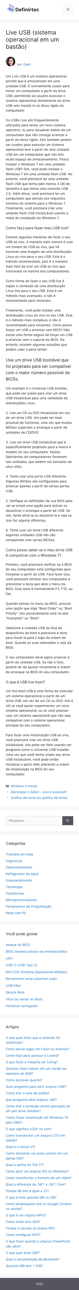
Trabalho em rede (19, 854)
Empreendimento (19, 880)
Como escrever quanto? (24, 1080)
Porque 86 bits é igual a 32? (27, 1191)
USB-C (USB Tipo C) (21, 965)
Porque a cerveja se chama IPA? (30, 1228)
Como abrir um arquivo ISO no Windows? (37, 1171)
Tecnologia (14, 887)
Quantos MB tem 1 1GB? (24, 1266)
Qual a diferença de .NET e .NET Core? (36, 1184)
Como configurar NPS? (23, 1235)
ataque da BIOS (18, 945)
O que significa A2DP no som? (29, 1129)
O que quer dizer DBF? (23, 1253)
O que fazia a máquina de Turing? (32, 1062)
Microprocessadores (21, 900)
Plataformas (15, 893)
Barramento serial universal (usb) (31, 979)
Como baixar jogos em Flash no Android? (37, 1049)
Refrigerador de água (22, 874)
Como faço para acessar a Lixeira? (32, 1055)
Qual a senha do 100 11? (25, 1165)
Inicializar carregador (22, 1006)
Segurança (14, 861)
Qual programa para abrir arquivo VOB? (36, 1087)
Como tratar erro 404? (23, 1222)
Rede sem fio (16, 913)
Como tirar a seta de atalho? (28, 1093)
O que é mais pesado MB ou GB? (31, 1197)
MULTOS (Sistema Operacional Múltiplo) (36, 972)
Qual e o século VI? (20, 1147)
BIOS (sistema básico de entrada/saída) (36, 951)
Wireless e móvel (24, 786)
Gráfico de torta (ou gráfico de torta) (39, 798)
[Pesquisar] (67, 820)
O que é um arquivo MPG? (26, 1215)
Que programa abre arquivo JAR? (31, 1100)
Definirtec (27, 9)
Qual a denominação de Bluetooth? (33, 1259)
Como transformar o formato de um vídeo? (39, 1178)
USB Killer (13, 986)
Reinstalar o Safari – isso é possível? (39, 792)
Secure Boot (15, 992)
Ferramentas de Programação (29, 906)
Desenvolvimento (19, 867)
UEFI (9, 958)
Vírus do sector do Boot (24, 999)
